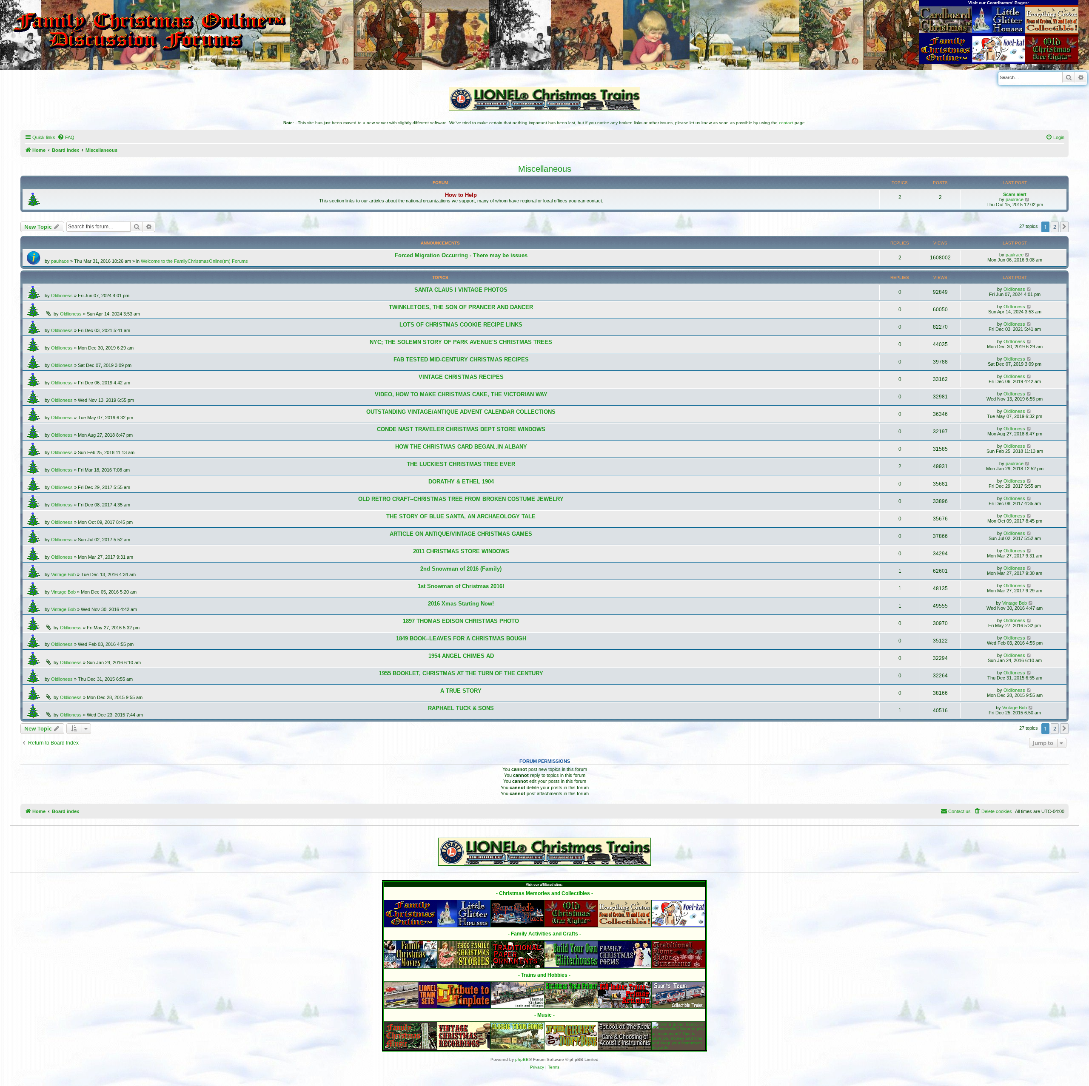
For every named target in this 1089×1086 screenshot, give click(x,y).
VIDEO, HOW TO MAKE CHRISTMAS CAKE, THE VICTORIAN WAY (461, 394)
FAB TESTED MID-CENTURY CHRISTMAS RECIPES (461, 359)
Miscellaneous (544, 168)
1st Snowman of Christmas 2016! (461, 586)
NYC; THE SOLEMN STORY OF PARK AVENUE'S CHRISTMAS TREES (461, 342)
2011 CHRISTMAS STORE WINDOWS (461, 551)
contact (786, 122)
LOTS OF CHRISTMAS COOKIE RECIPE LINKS (460, 324)
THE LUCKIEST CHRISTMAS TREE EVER (461, 464)
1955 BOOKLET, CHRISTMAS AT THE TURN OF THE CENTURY (461, 673)
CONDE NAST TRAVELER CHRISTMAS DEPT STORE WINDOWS (461, 429)
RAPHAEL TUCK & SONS (461, 708)
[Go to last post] (1027, 254)
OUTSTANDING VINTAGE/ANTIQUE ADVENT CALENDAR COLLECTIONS (461, 412)
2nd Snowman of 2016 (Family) (461, 569)
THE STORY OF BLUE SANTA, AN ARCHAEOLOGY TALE (461, 516)
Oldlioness (62, 295)
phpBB (522, 1059)
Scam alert (1014, 194)
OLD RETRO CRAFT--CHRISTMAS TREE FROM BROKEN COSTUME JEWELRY (461, 499)
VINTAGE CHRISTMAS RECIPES (461, 377)
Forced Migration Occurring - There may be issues (461, 255)
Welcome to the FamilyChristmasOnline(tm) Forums (194, 261)
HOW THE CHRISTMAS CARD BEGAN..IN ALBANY (461, 446)
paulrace (1014, 199)
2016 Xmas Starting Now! (461, 603)
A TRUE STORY (461, 691)
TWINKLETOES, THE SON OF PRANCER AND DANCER (461, 307)
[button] (1064, 227)
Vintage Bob (63, 574)
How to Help (461, 195)
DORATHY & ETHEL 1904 (461, 481)
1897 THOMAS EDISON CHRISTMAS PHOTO (461, 621)
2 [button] (1054, 226)
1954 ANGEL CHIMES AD (461, 656)
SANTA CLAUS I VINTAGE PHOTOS (460, 290)
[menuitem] (65, 137)
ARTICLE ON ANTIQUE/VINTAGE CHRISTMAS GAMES (461, 534)
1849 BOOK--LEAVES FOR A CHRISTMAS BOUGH (461, 638)
